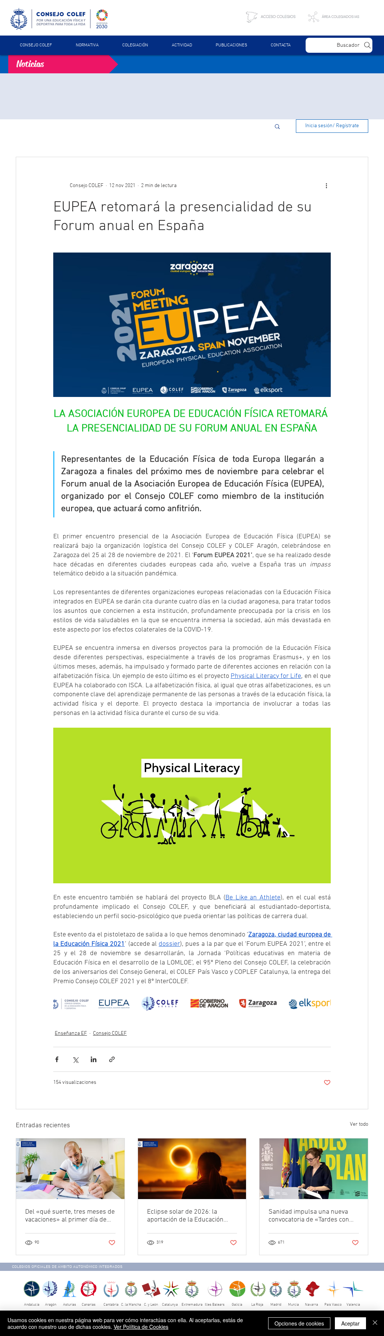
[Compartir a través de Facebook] (56, 1059)
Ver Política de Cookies (141, 1326)
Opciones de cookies (299, 1323)
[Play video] (192, 805)
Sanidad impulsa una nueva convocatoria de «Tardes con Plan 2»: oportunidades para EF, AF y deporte (309, 1216)
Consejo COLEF (110, 1033)
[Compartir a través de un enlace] (112, 1059)
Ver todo (359, 1124)
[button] (87, 45)
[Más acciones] (326, 185)
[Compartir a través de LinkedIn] (93, 1059)
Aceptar (350, 1323)
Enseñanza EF (71, 1033)
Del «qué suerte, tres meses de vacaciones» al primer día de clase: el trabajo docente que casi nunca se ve (70, 1216)
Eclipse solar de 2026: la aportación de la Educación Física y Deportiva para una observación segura (185, 1216)
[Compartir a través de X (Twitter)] (75, 1059)
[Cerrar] (375, 1323)
